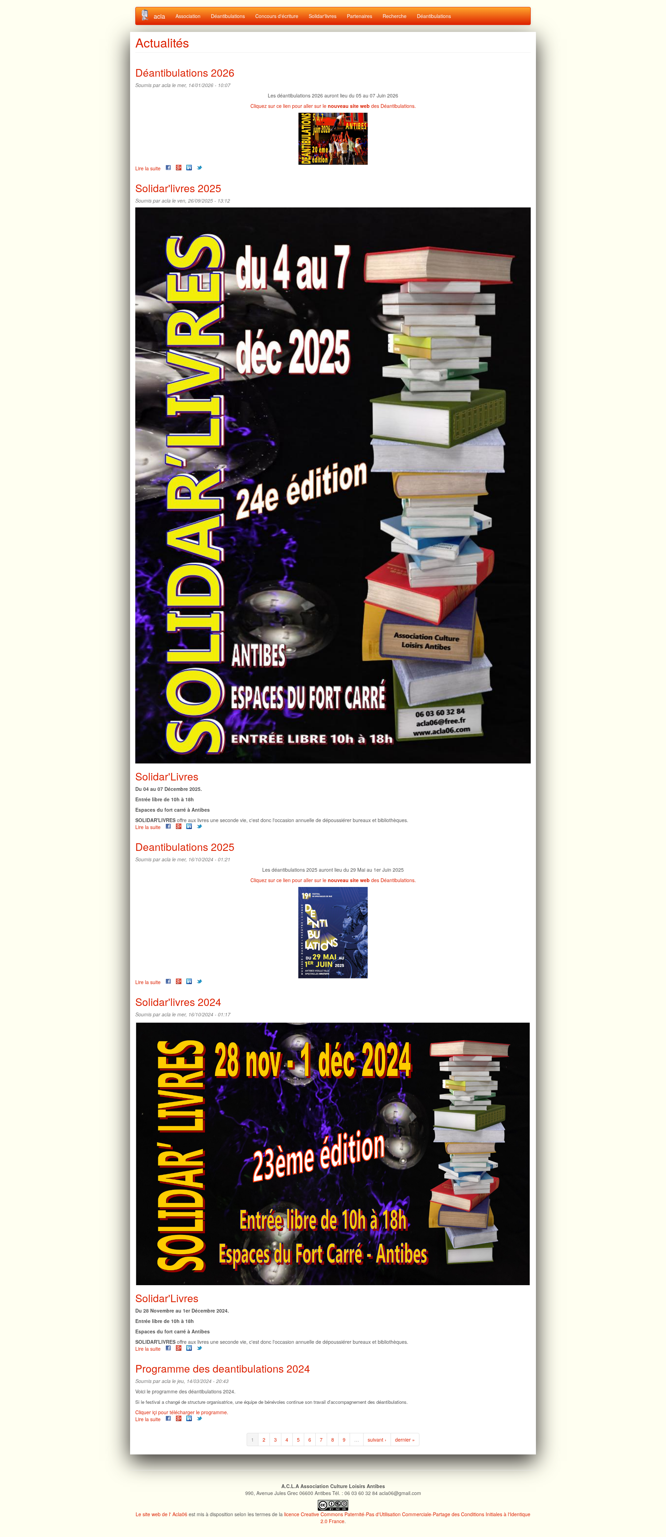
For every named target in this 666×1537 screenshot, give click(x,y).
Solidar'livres (322, 15)
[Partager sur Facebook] (168, 167)
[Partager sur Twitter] (199, 167)
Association (188, 15)
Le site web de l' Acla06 (161, 1514)
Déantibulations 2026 (184, 72)
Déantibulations (228, 15)
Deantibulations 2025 (184, 846)
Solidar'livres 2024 (178, 1001)
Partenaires (359, 15)
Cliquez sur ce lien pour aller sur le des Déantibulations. (333, 105)
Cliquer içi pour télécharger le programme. (181, 1412)
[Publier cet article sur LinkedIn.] (189, 167)
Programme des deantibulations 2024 (222, 1368)
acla (159, 15)
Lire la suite (148, 168)
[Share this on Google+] (178, 167)
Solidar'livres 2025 (178, 187)
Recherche (395, 15)
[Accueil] (147, 14)
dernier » (405, 1439)
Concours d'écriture (276, 15)
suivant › (377, 1439)
